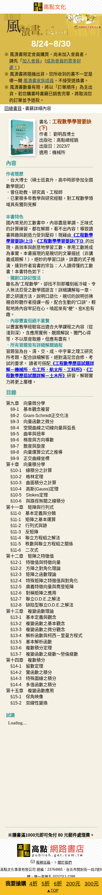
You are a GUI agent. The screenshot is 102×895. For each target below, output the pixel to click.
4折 (33, 884)
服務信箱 (43, 862)
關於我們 (65, 862)
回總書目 (13, 108)
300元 (92, 884)
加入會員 (31, 61)
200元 (73, 884)
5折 (46, 884)
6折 (58, 884)
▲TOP (52, 890)
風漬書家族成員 (38, 80)
